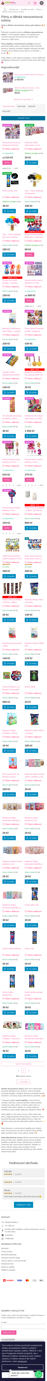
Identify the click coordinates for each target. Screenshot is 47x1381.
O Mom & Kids (6, 1252)
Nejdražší (31, 106)
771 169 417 (9, 1226)
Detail (7, 163)
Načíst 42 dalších (23, 1064)
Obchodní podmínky (8, 1255)
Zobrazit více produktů (22, 99)
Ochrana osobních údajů (10, 1258)
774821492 (9, 1238)
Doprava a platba (7, 1267)
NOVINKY (5, 1248)
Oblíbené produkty (8, 1270)
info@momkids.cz (11, 1222)
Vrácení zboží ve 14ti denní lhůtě (13, 1261)
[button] (38, 1374)
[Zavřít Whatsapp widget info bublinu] (10, 1370)
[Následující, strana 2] (23, 1070)
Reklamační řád (7, 1264)
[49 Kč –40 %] (12, 588)
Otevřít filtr (23, 118)
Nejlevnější (21, 106)
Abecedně (6, 111)
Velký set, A (29, 306)
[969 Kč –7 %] (35, 496)
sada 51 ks (6, 168)
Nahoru (24, 1082)
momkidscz (9, 1235)
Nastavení (22, 1367)
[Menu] (41, 3)
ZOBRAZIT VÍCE (23, 1205)
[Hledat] (29, 3)
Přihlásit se (8, 1332)
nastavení (22, 1361)
